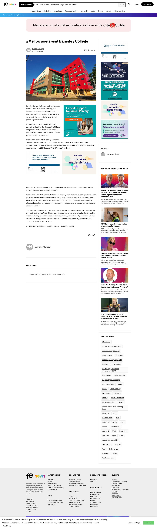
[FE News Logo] (9, 4)
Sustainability (107, 445)
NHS (117, 418)
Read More (7, 526)
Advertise (84, 11)
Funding (119, 384)
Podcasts (93, 480)
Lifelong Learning (108, 402)
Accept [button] (148, 523)
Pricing (71, 496)
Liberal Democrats (117, 398)
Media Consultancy (75, 504)
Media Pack (73, 498)
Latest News (36, 11)
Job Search (51, 504)
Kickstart (117, 393)
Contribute (58, 11)
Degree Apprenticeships (111, 380)
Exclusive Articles (75, 480)
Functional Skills (108, 384)
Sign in (137, 4)
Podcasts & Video (71, 11)
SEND (114, 431)
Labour (104, 398)
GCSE (104, 389)
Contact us (30, 501)
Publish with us (31, 505)
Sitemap (29, 511)
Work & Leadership (54, 486)
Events (100, 11)
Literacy (120, 402)
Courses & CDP (117, 484)
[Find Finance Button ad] (114, 129)
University (105, 453)
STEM (121, 436)
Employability (52, 484)
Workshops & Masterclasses (117, 497)
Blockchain (119, 355)
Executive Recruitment (55, 502)
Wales (115, 453)
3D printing (106, 342)
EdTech (50, 482)
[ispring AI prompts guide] (114, 71)
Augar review (107, 355)
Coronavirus (106, 375)
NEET (115, 413)
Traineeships (113, 449)
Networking (116, 486)
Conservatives (116, 364)
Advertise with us (32, 507)
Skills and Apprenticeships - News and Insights (56, 226)
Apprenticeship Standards (111, 346)
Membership (94, 504)
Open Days (115, 488)
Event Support (74, 506)
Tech (104, 449)
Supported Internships (110, 440)
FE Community (31, 503)
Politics (104, 427)
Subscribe (147, 4)
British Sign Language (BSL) (112, 360)
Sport (114, 436)
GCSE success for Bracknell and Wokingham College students (59, 5)
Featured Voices (74, 482)
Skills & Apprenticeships (56, 488)
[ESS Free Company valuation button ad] (114, 90)
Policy (122, 422)
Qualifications (115, 427)
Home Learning (115, 389)
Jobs (93, 11)
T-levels (118, 445)
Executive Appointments (56, 500)
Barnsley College (38, 49)
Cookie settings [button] (134, 523)
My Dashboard (95, 498)
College (105, 364)
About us (29, 499)
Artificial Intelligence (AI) (110, 351)
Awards (114, 480)
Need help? (94, 506)
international (106, 393)
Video (92, 482)
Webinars (115, 494)
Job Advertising (74, 502)
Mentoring (106, 413)
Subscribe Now (119, 11)
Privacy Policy (31, 509)
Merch (108, 11)
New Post (93, 496)
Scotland (105, 431)
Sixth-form (123, 431)
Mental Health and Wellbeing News (112, 408)
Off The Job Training (109, 422)
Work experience (108, 458)
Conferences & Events (119, 482)
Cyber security (119, 375)
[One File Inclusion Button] (79, 173)
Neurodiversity (107, 418)
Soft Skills (105, 436)
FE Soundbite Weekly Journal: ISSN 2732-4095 (77, 485)
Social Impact (52, 490)
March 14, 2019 (37, 51)
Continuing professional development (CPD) (110, 370)
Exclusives (47, 11)
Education (51, 480)
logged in (44, 274)
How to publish (95, 492)
